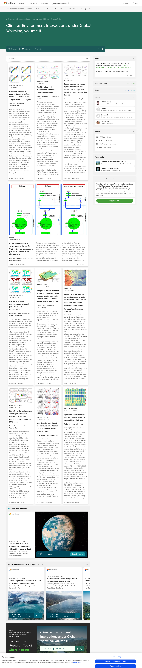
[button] (26, 49)
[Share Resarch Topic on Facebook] (128, 90)
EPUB (133, 83)
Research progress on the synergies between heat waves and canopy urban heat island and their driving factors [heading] (75, 89)
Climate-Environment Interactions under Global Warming (113, 66)
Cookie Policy (77, 662)
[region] (71, 660)
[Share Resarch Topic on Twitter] (126, 90)
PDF (127, 83)
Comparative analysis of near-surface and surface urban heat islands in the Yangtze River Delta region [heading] (20, 95)
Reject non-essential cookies (115, 661)
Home (11, 630)
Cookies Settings (116, 657)
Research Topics (56, 19)
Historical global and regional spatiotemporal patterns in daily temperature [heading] (19, 305)
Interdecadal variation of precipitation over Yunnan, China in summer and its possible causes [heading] (47, 427)
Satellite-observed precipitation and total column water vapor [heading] (46, 89)
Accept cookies (115, 666)
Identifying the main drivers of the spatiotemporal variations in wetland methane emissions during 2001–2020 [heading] (20, 416)
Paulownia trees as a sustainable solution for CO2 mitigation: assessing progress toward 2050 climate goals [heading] (21, 248)
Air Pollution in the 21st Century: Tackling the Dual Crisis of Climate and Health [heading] (20, 546)
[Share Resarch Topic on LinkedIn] (131, 90)
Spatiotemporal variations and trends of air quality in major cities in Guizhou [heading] (74, 417)
